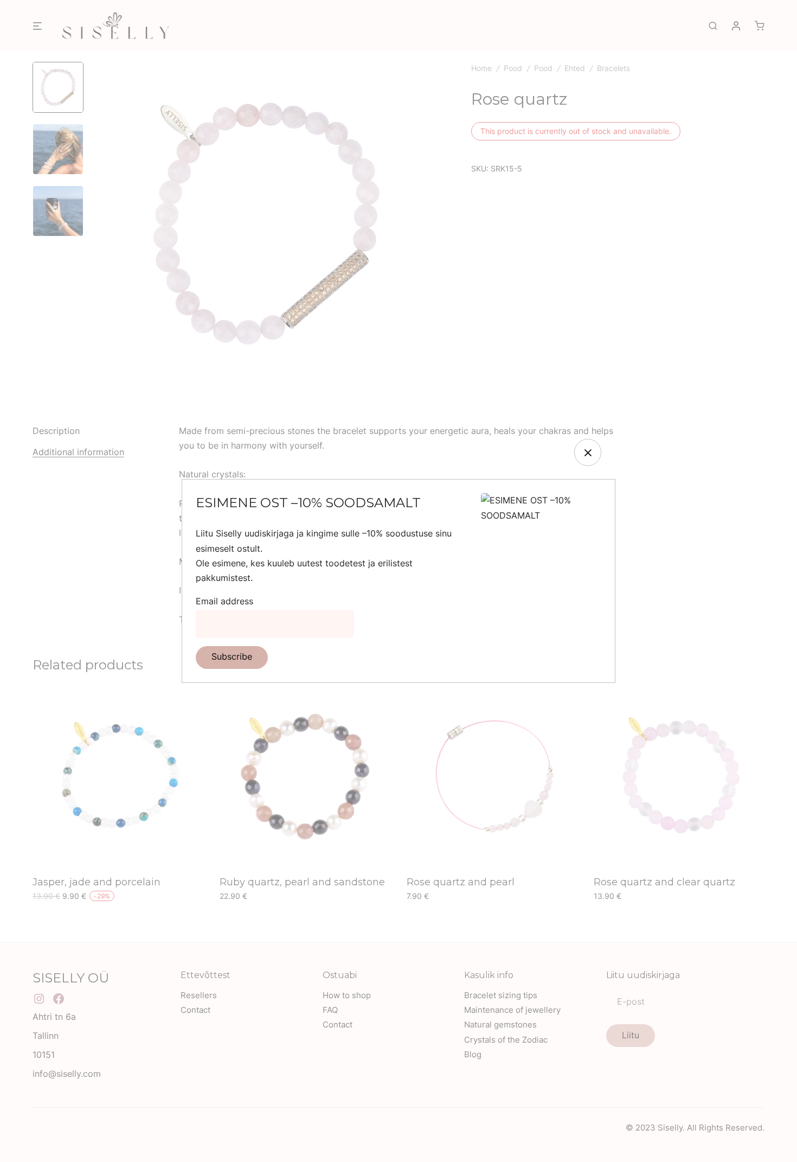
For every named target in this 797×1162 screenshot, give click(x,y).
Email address (224, 601)
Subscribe (231, 656)
